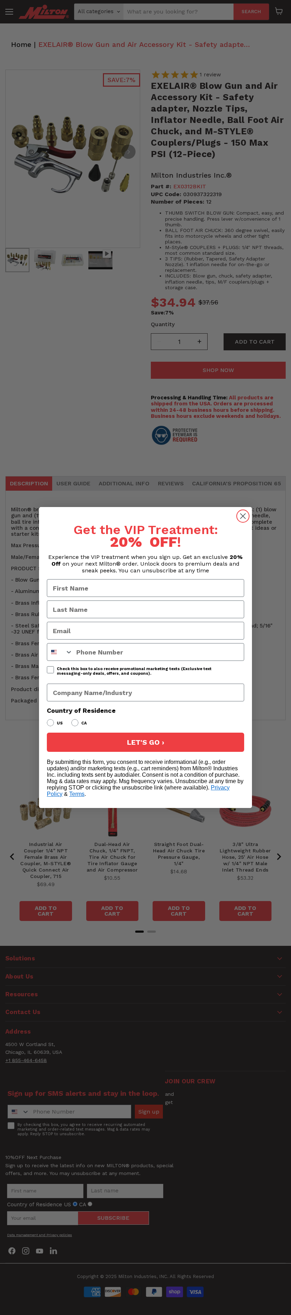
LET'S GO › (145, 742)
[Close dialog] (243, 516)
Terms (76, 794)
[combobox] (60, 652)
